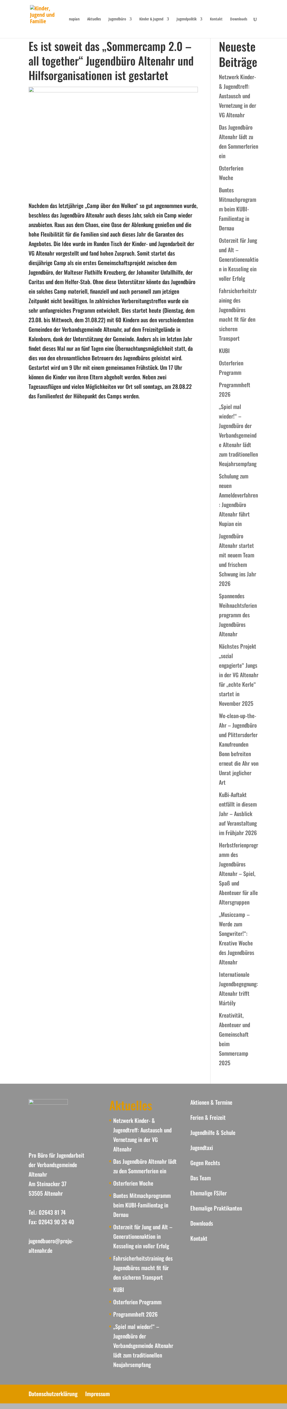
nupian (74, 19)
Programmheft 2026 (135, 1314)
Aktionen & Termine (211, 1102)
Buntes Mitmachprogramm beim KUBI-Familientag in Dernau (237, 209)
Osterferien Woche (133, 1183)
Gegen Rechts (205, 1162)
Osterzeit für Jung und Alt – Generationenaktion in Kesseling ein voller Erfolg (238, 259)
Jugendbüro (117, 19)
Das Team (200, 1178)
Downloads (238, 19)
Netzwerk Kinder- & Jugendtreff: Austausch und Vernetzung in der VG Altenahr (237, 96)
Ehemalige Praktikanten (216, 1208)
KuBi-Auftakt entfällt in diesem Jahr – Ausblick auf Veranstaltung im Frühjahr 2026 (238, 813)
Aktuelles (94, 19)
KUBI (224, 350)
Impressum (97, 1393)
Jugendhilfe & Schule (212, 1132)
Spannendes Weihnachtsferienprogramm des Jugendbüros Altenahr (238, 615)
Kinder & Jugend (151, 19)
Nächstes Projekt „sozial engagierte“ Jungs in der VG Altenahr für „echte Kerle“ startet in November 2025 (238, 674)
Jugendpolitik (187, 19)
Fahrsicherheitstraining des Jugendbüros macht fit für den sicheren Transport (143, 1267)
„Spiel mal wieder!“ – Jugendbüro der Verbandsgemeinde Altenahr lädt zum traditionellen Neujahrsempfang (238, 435)
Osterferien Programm (137, 1302)
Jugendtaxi (201, 1147)
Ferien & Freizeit (208, 1117)
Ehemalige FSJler (208, 1193)
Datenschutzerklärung (53, 1393)
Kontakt (216, 19)
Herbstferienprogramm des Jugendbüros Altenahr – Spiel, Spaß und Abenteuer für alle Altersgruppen (238, 873)
